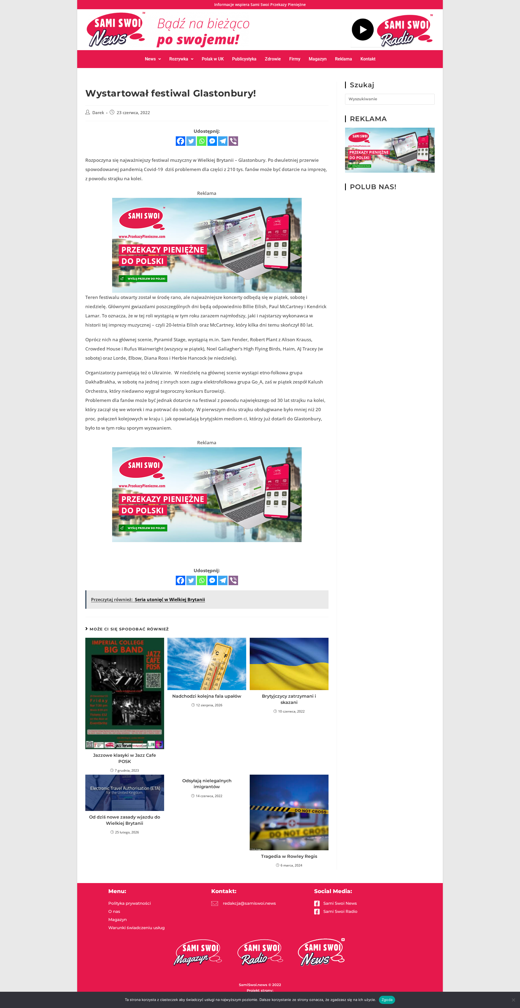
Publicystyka (244, 59)
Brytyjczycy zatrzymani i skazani (289, 699)
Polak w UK (213, 59)
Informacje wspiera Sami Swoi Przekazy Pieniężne (260, 4)
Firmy (294, 59)
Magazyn (318, 59)
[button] (153, 59)
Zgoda (387, 999)
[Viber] (233, 141)
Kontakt (367, 59)
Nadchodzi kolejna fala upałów (206, 696)
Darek (98, 112)
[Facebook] (180, 141)
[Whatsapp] (201, 141)
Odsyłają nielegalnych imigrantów (207, 783)
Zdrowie (273, 59)
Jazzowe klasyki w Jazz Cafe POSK (124, 758)
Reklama (343, 59)
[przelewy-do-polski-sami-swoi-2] (207, 245)
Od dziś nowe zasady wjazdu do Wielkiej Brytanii (124, 820)
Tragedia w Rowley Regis (289, 856)
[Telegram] (222, 141)
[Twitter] (191, 141)
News (150, 59)
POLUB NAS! (373, 187)
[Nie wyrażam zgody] (513, 1000)
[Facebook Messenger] (212, 141)
